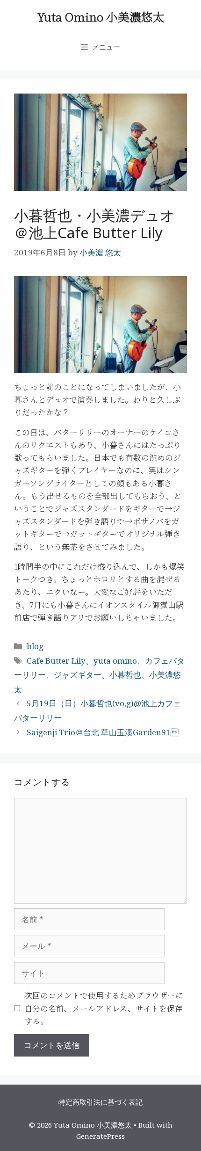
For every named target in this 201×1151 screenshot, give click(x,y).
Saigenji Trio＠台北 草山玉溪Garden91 (103, 732)
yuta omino (115, 660)
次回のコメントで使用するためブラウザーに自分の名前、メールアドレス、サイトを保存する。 (103, 1007)
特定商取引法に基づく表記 (100, 1102)
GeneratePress (100, 1136)
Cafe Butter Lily (56, 660)
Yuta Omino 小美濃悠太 (101, 16)
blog (35, 646)
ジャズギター (77, 674)
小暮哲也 (125, 674)
